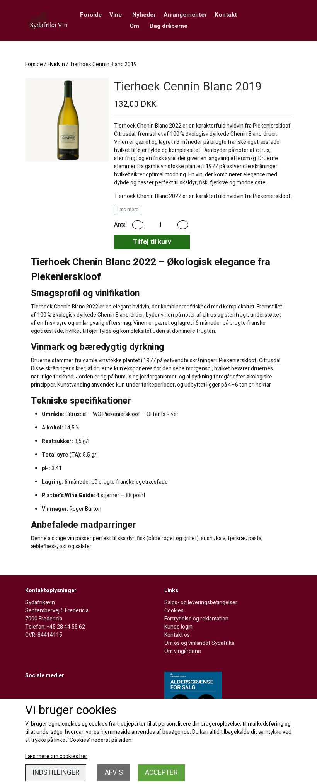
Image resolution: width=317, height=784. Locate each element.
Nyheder (144, 14)
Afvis (114, 772)
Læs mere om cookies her (56, 756)
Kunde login (178, 627)
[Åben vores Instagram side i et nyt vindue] (47, 691)
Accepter (161, 772)
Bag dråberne (168, 26)
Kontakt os (177, 635)
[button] (137, 224)
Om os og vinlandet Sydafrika (199, 643)
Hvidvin (56, 64)
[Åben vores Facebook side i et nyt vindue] (31, 691)
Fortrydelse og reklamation (196, 619)
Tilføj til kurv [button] (152, 242)
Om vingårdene (182, 651)
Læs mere (127, 209)
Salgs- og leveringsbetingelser (200, 602)
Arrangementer (185, 14)
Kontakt (226, 14)
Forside (91, 14)
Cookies (174, 611)
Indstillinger (55, 772)
